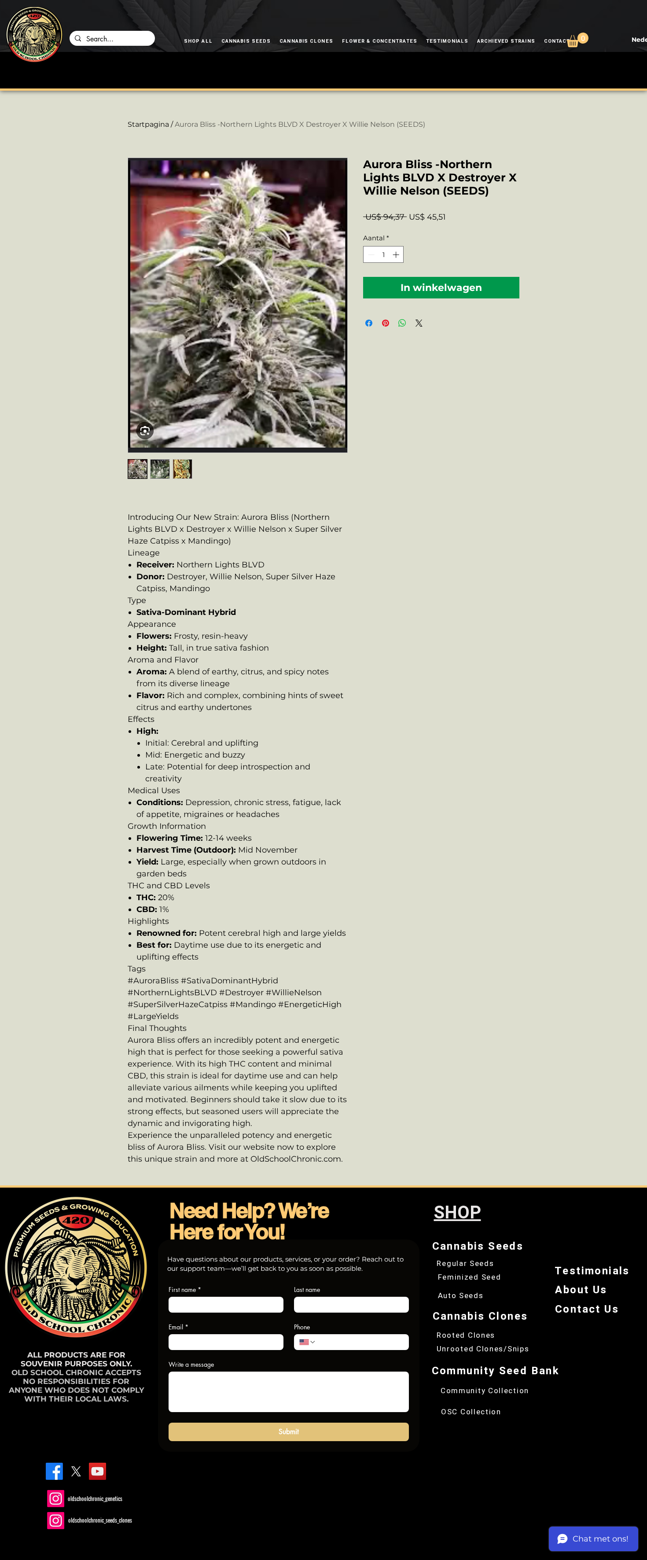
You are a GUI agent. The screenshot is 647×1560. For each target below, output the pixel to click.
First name (185, 1289)
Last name (307, 1289)
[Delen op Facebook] (369, 323)
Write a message (191, 1364)
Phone (302, 1327)
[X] (76, 1471)
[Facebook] (54, 1471)
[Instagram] (55, 1498)
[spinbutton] (383, 255)
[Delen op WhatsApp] (402, 323)
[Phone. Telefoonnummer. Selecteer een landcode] (307, 1342)
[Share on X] (419, 323)
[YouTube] (97, 1471)
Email (178, 1327)
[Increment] (397, 255)
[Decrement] (370, 255)
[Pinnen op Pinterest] (385, 323)
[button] (577, 40)
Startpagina (148, 124)
